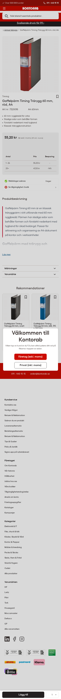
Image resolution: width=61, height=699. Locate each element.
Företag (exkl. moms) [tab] (30, 357)
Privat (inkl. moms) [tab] (30, 365)
